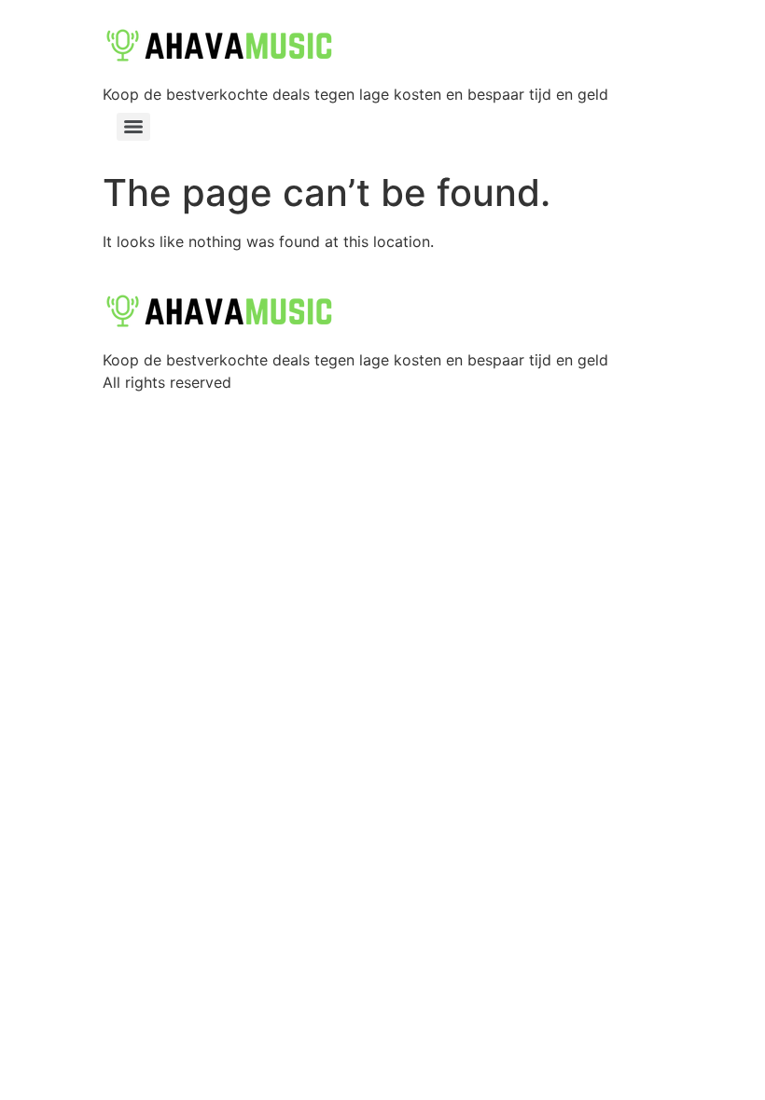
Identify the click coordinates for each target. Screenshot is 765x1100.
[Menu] (133, 127)
